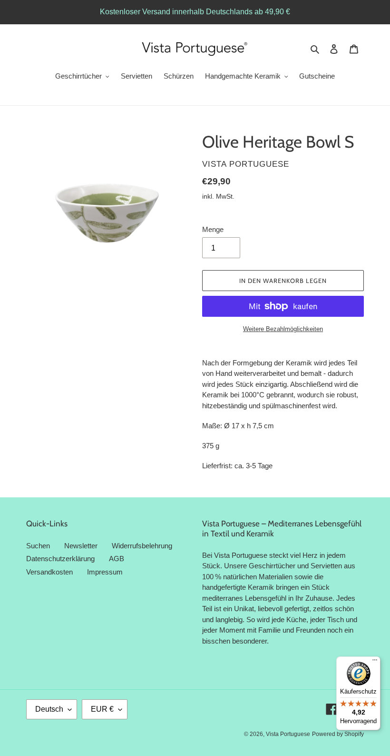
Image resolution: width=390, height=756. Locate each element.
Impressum (105, 572)
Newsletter (81, 546)
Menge (213, 229)
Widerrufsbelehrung (142, 546)
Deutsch (49, 709)
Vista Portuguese (288, 734)
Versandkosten (49, 572)
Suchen (38, 546)
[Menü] (374, 662)
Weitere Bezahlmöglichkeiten (283, 329)
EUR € (102, 709)
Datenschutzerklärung (60, 558)
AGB (116, 558)
